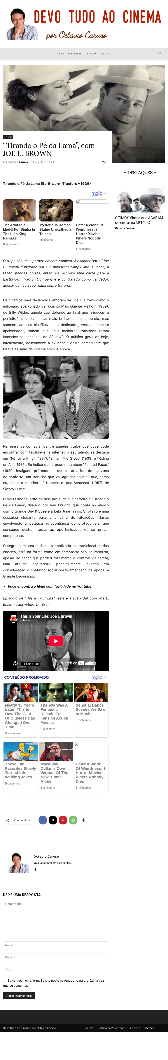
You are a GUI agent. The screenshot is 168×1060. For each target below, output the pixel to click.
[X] (53, 820)
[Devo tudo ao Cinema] (84, 24)
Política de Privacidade (112, 1028)
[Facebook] (42, 820)
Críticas (8, 137)
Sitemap (149, 1028)
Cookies (135, 1028)
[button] (159, 53)
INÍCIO (60, 53)
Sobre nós (74, 53)
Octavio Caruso (18, 162)
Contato (106, 53)
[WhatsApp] (73, 820)
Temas (89, 53)
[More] (83, 820)
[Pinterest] (63, 820)
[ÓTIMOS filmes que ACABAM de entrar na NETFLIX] (140, 200)
